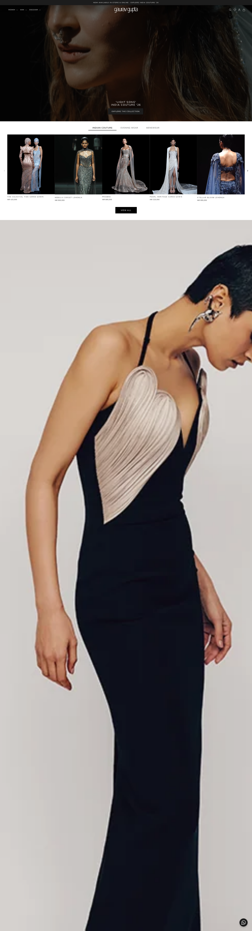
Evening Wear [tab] (129, 127)
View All (126, 210)
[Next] (248, 171)
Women (12, 10)
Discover (33, 10)
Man (22, 10)
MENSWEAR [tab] (153, 127)
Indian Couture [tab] (102, 127)
